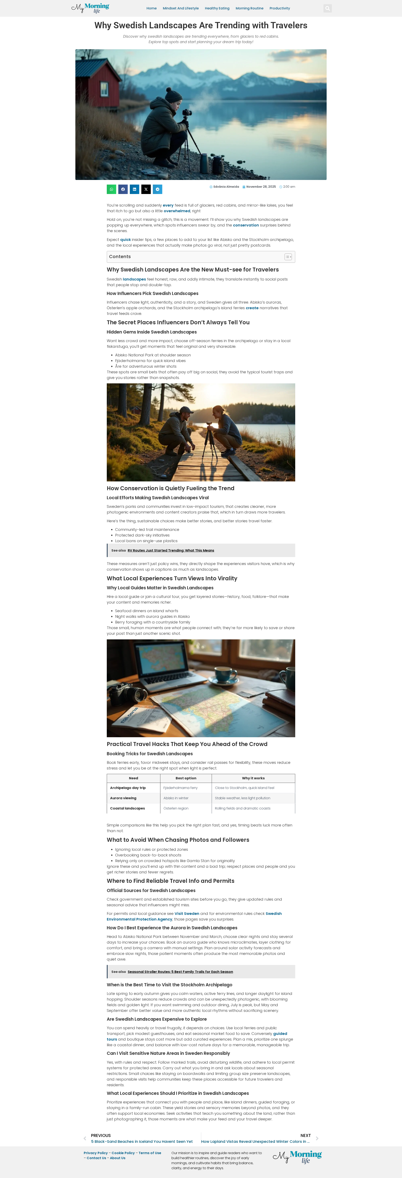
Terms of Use (150, 1153)
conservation (246, 225)
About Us (117, 1158)
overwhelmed (177, 210)
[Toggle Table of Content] (286, 256)
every (168, 205)
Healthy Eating (217, 8)
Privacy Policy (96, 1153)
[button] (327, 8)
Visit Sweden (187, 913)
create (252, 307)
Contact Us (96, 1158)
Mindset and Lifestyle (181, 8)
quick (125, 239)
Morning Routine (249, 8)
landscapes (134, 279)
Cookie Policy (123, 1153)
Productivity (280, 8)
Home (152, 8)
